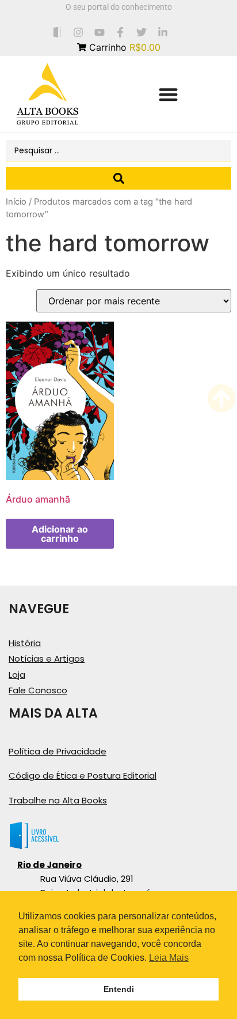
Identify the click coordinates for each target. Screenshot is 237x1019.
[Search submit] (118, 178)
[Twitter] (141, 32)
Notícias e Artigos (47, 658)
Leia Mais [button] (169, 958)
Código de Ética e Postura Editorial (82, 775)
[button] (168, 94)
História (25, 643)
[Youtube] (99, 32)
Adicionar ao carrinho (60, 533)
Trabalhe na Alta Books (58, 800)
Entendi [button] (119, 989)
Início (16, 202)
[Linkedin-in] (163, 32)
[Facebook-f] (120, 32)
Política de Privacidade (57, 751)
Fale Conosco (38, 690)
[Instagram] (78, 32)
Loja (17, 675)
